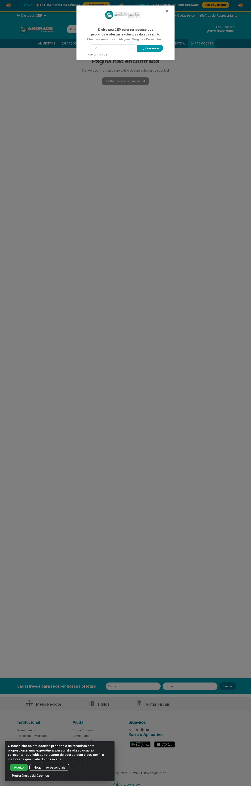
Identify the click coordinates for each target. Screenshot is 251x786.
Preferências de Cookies (30, 776)
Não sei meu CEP (98, 54)
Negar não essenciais (49, 767)
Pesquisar (151, 48)
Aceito (19, 767)
